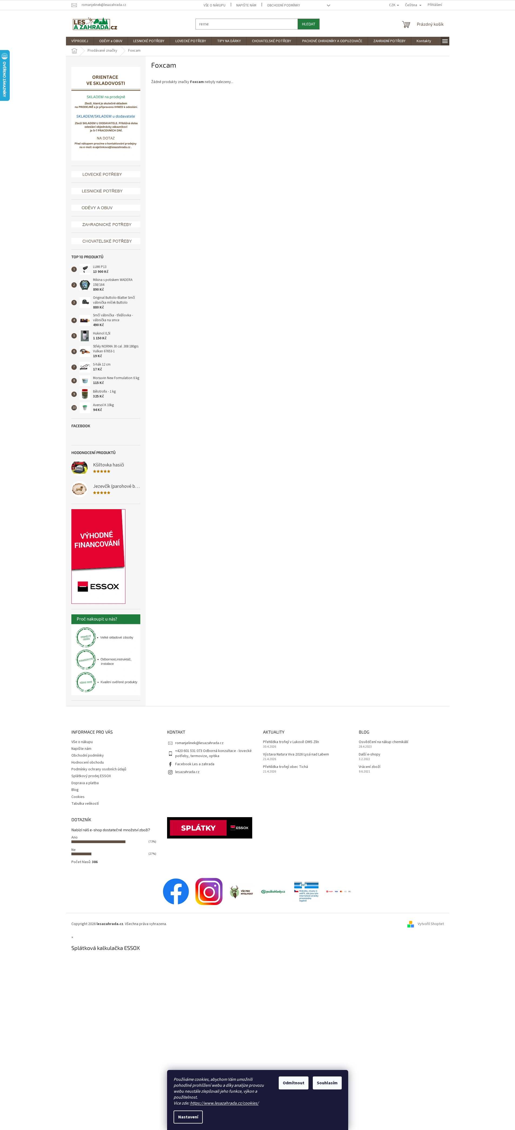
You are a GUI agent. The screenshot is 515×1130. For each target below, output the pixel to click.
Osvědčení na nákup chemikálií (383, 742)
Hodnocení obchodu (87, 762)
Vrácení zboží (369, 767)
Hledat (308, 24)
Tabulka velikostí (85, 803)
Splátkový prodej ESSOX (91, 776)
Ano (74, 837)
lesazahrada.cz (187, 772)
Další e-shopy (369, 754)
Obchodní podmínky (283, 5)
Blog (75, 790)
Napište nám (246, 5)
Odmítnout (293, 1083)
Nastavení (188, 1117)
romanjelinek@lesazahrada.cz (199, 743)
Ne (73, 850)
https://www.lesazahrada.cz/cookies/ (224, 1103)
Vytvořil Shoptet (431, 924)
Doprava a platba (85, 783)
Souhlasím (327, 1083)
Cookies (78, 797)
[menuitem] (80, 41)
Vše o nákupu (214, 5)
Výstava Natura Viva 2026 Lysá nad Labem (296, 754)
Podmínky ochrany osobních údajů (98, 769)
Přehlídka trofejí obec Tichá (285, 767)
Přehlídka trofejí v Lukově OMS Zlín (291, 742)
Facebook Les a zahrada (194, 764)
